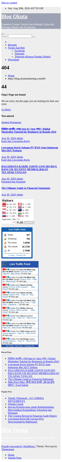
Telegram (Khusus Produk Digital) (33, 56)
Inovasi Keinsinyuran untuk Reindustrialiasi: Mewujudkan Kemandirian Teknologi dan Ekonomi (31, 410)
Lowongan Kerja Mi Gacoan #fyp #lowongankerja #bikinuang (26, 420)
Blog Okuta (14, 16)
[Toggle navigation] (2, 33)
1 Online (11, 255)
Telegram (19, 53)
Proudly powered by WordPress (18, 446)
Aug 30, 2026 (8, 138)
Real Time (19, 346)
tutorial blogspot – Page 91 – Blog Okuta (19, 333)
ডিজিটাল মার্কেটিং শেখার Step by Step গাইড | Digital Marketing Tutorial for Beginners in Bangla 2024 (28, 130)
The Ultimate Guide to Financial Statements (25, 188)
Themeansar (7, 449)
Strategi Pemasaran (11, 122)
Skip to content (9, 2)
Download (13, 59)
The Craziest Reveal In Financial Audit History (32, 415)
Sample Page (14, 457)
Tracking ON (21, 255)
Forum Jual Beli (16, 47)
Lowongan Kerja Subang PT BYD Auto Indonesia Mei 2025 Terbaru (29, 366)
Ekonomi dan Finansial (13, 181)
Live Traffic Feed (20, 264)
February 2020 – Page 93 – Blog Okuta (18, 273)
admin (20, 138)
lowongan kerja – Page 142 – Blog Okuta (19, 318)
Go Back (6, 109)
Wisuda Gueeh (15, 404)
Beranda (12, 44)
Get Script (10, 346)
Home (11, 75)
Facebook (20, 50)
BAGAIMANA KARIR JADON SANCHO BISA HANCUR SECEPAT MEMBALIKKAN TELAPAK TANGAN (29, 169)
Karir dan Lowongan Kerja (15, 141)
